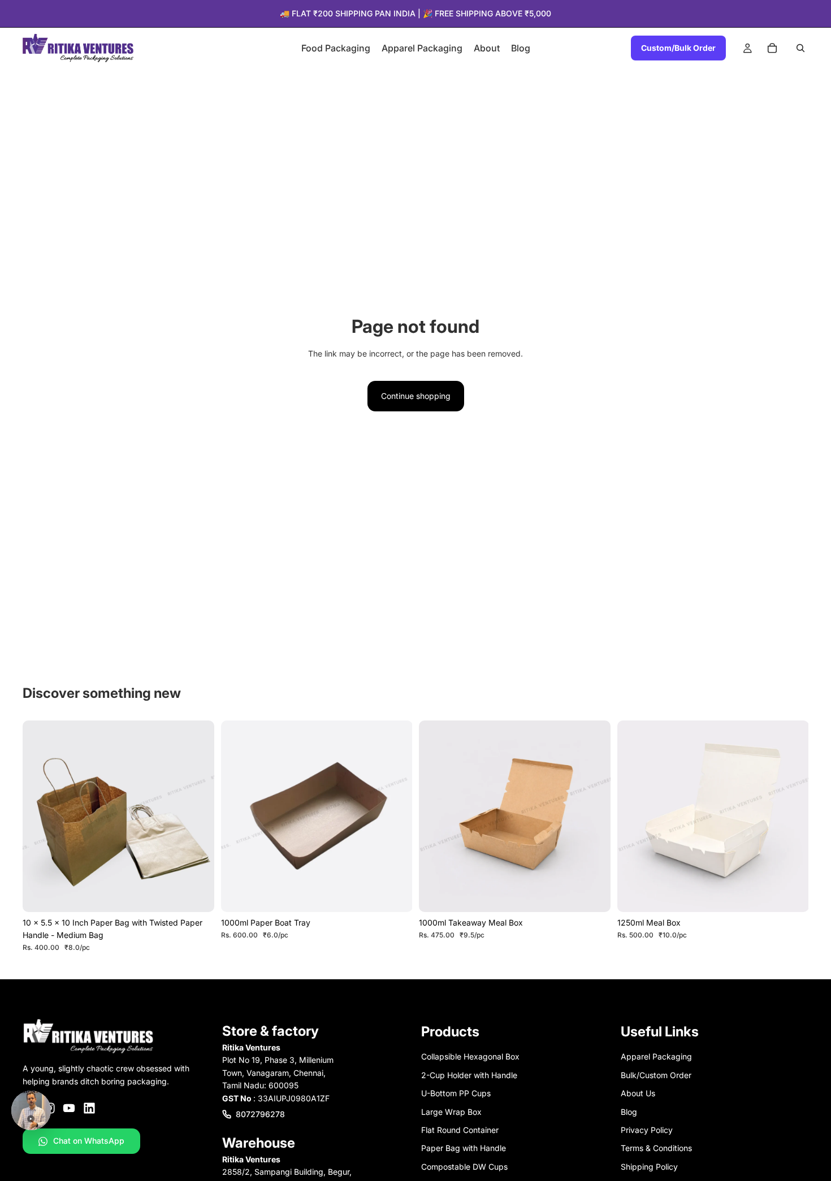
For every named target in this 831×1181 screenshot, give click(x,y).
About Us (638, 1093)
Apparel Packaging (656, 1056)
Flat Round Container (460, 1130)
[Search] (800, 48)
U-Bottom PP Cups (456, 1093)
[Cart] (772, 48)
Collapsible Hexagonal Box (470, 1056)
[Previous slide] (40, 816)
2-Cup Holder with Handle (469, 1075)
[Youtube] (69, 1108)
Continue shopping (416, 396)
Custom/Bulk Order (678, 48)
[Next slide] (197, 816)
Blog (629, 1111)
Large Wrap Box (451, 1111)
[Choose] (197, 894)
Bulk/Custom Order (656, 1075)
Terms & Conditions (656, 1148)
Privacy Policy (647, 1130)
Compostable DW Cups (464, 1166)
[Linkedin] (89, 1108)
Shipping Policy (649, 1166)
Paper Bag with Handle (463, 1148)
